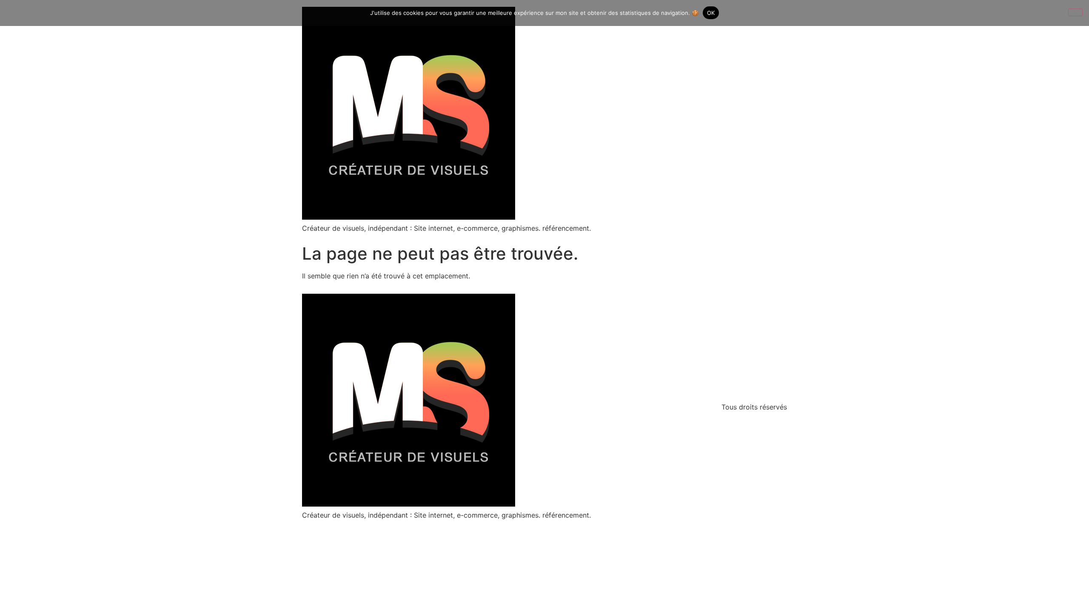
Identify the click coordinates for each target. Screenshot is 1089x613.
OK (711, 12)
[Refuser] (1075, 12)
